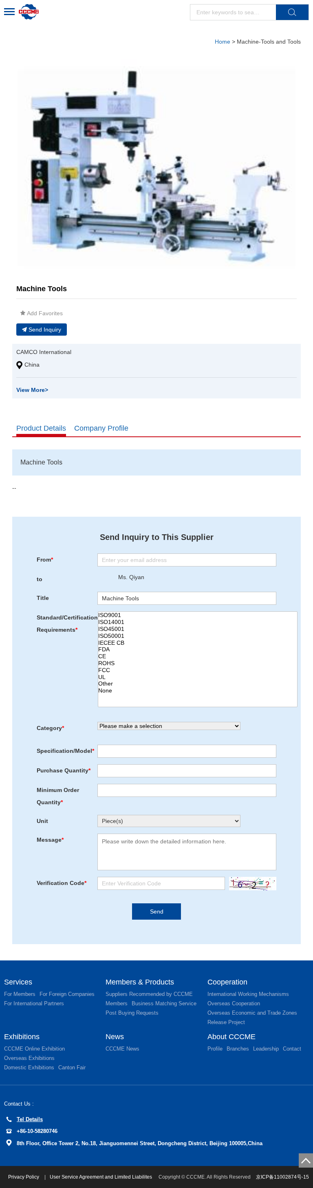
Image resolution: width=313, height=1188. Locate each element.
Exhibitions (22, 1037)
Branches (238, 1049)
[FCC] (197, 670)
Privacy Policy (24, 1177)
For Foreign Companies (67, 994)
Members (117, 1003)
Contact (292, 1049)
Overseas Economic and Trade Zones (252, 1013)
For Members (19, 994)
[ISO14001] (197, 622)
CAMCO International (43, 352)
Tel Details (30, 1119)
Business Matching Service (164, 1003)
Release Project (226, 1022)
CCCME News (122, 1049)
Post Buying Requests (132, 1013)
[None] (197, 690)
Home (222, 41)
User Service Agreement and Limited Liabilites (101, 1177)
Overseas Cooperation (233, 1003)
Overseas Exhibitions (29, 1058)
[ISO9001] (197, 615)
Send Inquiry (45, 329)
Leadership (266, 1049)
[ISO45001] (197, 629)
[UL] (197, 677)
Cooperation (227, 982)
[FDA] (197, 649)
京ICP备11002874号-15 (282, 1177)
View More (32, 390)
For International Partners (34, 1003)
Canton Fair (72, 1067)
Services (18, 982)
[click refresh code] (250, 883)
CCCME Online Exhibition (34, 1049)
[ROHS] (197, 663)
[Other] (197, 683)
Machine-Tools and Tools (269, 41)
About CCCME (231, 1037)
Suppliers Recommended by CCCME (149, 994)
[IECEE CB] (197, 642)
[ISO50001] (197, 636)
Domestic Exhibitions (29, 1067)
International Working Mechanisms (248, 994)
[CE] (197, 656)
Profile (215, 1049)
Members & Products (140, 982)
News (115, 1037)
